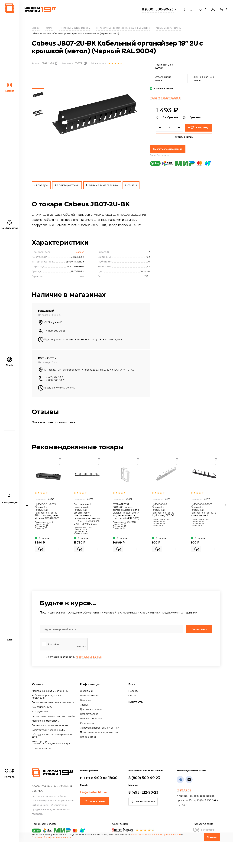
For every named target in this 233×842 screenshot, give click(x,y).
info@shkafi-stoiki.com (93, 792)
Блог (9, 639)
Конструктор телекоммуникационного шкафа (51, 742)
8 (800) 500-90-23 (158, 9)
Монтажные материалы (45, 720)
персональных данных (88, 656)
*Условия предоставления (165, 97)
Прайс (9, 365)
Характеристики (67, 185)
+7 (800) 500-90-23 (54, 330)
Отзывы (131, 185)
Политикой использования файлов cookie (156, 834)
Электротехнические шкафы (48, 730)
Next (225, 505)
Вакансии (85, 700)
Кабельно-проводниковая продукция (47, 696)
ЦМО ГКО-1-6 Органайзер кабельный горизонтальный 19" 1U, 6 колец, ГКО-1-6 (163, 510)
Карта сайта (184, 789)
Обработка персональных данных (99, 727)
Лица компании (89, 695)
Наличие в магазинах (102, 185)
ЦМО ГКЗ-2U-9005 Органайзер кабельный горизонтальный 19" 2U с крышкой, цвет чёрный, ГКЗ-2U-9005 (47, 511)
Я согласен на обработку (73, 656)
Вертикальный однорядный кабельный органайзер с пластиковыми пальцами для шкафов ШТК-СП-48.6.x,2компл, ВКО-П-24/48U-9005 (87, 514)
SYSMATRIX (131, 522)
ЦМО (51, 522)
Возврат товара (89, 714)
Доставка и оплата (91, 709)
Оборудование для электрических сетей (52, 735)
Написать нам (97, 801)
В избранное (170, 117)
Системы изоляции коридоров (50, 725)
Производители (41, 748)
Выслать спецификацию (167, 149)
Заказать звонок (145, 801)
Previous (27, 505)
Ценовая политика (91, 718)
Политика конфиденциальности (99, 732)
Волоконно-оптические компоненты (53, 702)
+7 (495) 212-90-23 (54, 377)
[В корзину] (40, 549)
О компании (87, 691)
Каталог (9, 90)
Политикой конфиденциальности (51, 837)
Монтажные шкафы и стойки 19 (50, 691)
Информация (90, 684)
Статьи (132, 695)
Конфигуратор (9, 228)
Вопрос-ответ (88, 737)
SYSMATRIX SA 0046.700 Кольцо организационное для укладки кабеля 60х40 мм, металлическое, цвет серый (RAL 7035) (126, 511)
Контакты (9, 773)
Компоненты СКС (42, 707)
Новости (133, 691)
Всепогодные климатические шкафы (53, 716)
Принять (212, 837)
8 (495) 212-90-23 (143, 792)
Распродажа (87, 723)
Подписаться (199, 629)
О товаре (41, 185)
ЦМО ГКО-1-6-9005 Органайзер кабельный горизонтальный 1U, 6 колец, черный (203, 510)
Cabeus (80, 252)
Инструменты (40, 711)
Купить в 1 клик (184, 137)
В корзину (202, 127)
